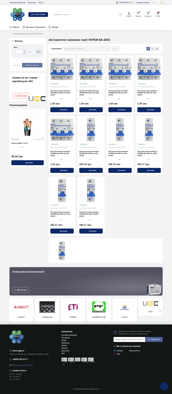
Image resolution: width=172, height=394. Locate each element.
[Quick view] (45, 120)
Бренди (55, 27)
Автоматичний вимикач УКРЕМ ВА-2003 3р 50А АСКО (118, 93)
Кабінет (129, 16)
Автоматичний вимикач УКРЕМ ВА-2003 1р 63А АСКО (118, 153)
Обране (138, 14)
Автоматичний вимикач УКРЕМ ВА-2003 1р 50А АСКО (89, 153)
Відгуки (16, 27)
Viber (118, 354)
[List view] (152, 48)
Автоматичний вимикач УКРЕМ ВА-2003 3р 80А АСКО (60, 153)
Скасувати (17, 65)
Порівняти (148, 14)
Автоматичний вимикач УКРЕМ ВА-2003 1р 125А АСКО (60, 214)
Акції (63, 353)
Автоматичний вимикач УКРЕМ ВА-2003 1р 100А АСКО (147, 153)
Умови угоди (65, 343)
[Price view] (156, 48)
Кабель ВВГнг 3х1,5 (19, 143)
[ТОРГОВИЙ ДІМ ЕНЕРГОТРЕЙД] (17, 14)
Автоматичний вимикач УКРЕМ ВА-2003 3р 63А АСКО (147, 93)
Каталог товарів (39, 14)
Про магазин (32, 2)
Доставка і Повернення (17, 2)
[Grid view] (148, 48)
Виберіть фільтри (32, 65)
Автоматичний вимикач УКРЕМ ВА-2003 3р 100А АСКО (60, 93)
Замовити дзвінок (142, 2)
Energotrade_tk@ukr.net (23, 365)
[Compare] (45, 128)
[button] (42, 137)
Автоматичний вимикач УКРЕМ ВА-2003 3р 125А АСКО (89, 93)
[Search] (120, 14)
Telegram (120, 350)
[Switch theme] (162, 3)
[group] (27, 87)
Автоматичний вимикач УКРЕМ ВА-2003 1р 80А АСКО (89, 214)
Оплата (40, 2)
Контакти (64, 348)
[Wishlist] (45, 124)
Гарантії (64, 345)
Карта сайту (65, 350)
